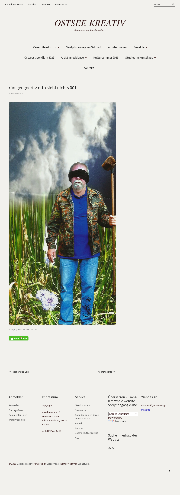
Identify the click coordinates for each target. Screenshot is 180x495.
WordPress (53, 463)
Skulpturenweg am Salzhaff (83, 47)
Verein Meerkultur (44, 47)
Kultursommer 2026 (105, 58)
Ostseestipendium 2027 (39, 58)
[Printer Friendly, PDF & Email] (18, 338)
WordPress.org (17, 419)
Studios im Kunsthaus (139, 58)
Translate (120, 421)
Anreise (32, 4)
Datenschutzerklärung (86, 432)
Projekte (138, 47)
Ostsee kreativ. (25, 463)
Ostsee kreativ (90, 22)
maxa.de (145, 409)
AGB (77, 437)
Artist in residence (72, 58)
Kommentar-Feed (18, 415)
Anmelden (14, 405)
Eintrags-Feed (16, 410)
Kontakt (46, 4)
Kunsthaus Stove (14, 4)
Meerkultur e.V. (82, 405)
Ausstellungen (117, 47)
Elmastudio (83, 463)
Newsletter (61, 4)
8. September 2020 (16, 93)
